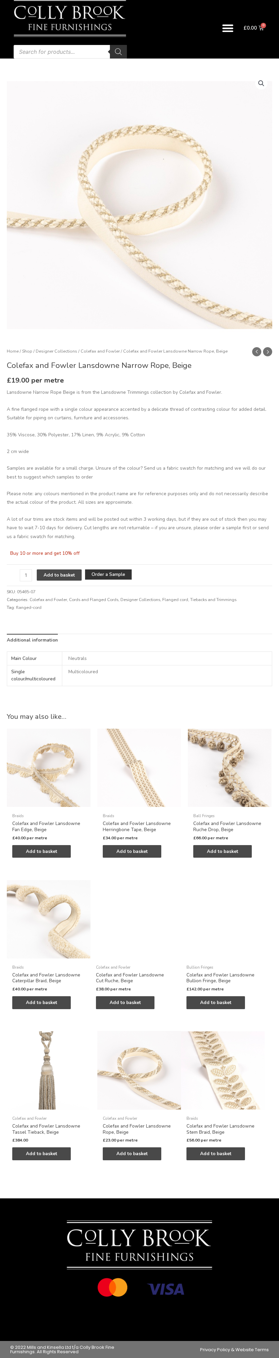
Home (13, 351)
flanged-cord (29, 607)
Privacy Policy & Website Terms (234, 1349)
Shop (27, 351)
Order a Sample (108, 574)
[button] (228, 28)
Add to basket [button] (41, 851)
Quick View (48, 805)
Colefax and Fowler (100, 351)
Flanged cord (175, 599)
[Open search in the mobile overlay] (70, 52)
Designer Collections (56, 351)
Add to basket (59, 575)
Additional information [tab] (32, 640)
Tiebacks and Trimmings (213, 599)
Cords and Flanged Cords (93, 599)
